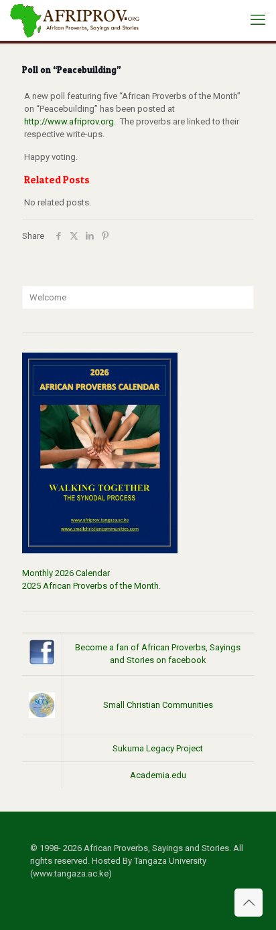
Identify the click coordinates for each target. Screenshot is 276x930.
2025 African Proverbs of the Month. (91, 586)
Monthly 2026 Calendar (66, 573)
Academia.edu (158, 775)
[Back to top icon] (248, 903)
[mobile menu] (258, 20)
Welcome (47, 297)
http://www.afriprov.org (69, 121)
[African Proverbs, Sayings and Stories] (75, 20)
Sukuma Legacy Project (158, 748)
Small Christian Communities (158, 705)
